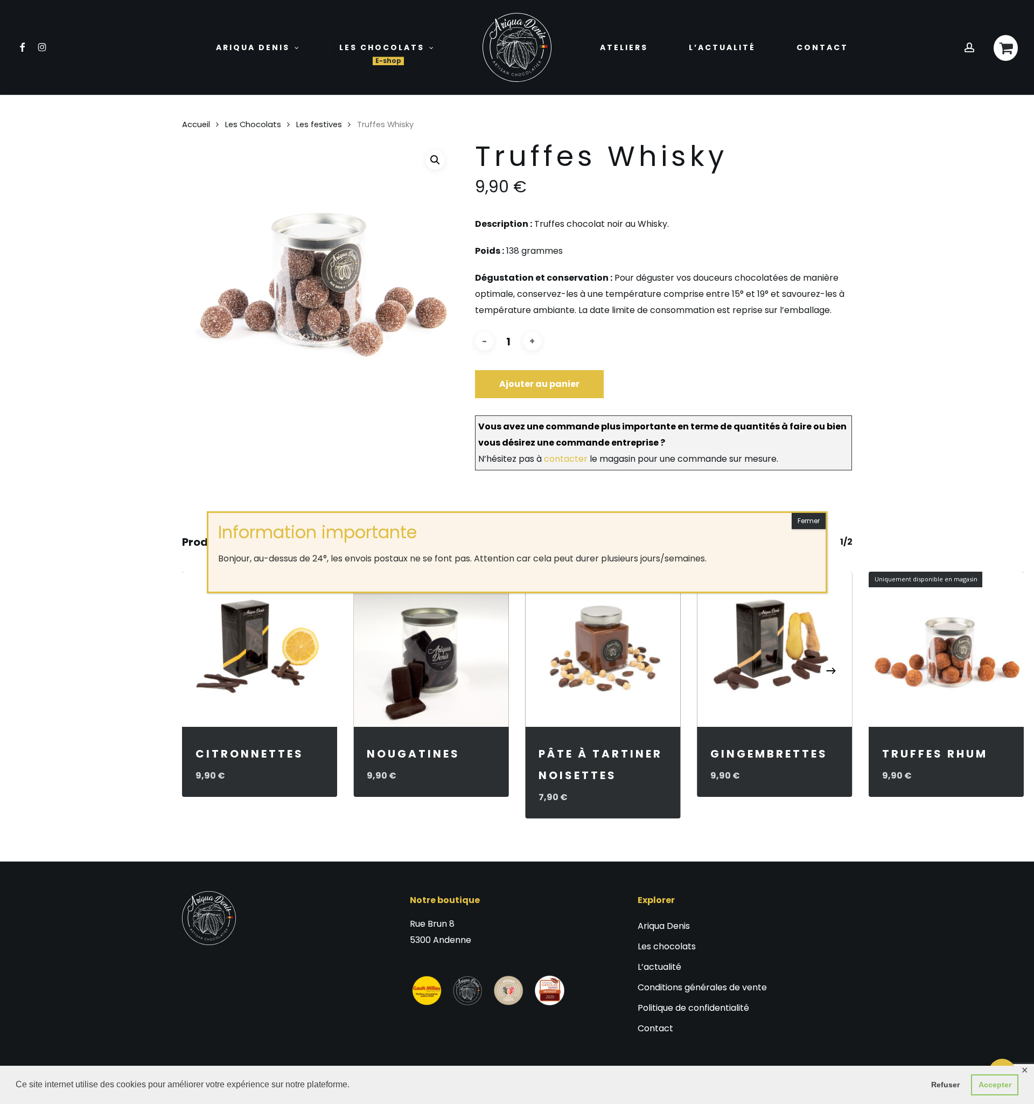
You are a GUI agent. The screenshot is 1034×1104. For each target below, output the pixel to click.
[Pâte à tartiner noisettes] (603, 649)
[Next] (831, 671)
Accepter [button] (995, 1084)
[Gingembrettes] (775, 649)
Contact (655, 1028)
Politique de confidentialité (693, 1008)
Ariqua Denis (664, 926)
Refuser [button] (945, 1084)
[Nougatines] (431, 649)
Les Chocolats (253, 124)
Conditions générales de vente (702, 987)
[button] (435, 160)
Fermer (809, 520)
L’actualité (659, 967)
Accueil (196, 124)
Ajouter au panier (539, 384)
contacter (566, 459)
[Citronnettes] (260, 649)
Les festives (319, 124)
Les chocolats (667, 946)
